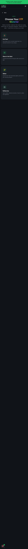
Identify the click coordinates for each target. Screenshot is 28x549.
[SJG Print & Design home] (3, 6)
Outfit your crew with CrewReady (14, 2)
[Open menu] (25, 6)
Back (5, 12)
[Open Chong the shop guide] (3, 546)
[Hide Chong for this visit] (4, 547)
